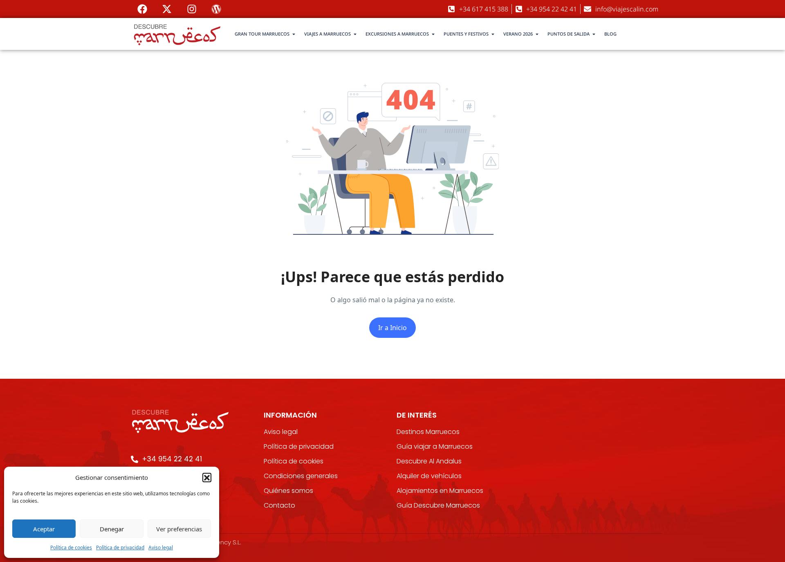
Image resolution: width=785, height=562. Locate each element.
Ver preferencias (179, 529)
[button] (207, 477)
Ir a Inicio (392, 327)
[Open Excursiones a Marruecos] (433, 34)
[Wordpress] (216, 9)
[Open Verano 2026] (537, 34)
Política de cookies (71, 547)
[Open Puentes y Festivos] (493, 34)
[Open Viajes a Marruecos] (355, 34)
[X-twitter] (167, 9)
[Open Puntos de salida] (594, 34)
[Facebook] (142, 9)
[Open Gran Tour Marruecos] (294, 34)
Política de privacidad (120, 547)
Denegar (112, 529)
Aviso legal (160, 547)
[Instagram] (192, 9)
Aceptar (44, 529)
